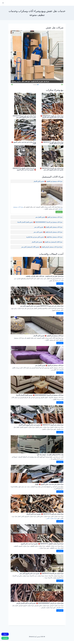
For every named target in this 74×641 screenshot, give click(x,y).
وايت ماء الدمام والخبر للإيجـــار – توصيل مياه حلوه (50, 454)
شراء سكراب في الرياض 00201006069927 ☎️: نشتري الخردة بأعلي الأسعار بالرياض (39, 603)
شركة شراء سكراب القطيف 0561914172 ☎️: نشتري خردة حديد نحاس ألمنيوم (24, 169)
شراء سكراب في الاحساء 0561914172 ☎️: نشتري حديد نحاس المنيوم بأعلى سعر (51, 169)
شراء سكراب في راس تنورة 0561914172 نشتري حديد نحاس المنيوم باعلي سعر (24, 116)
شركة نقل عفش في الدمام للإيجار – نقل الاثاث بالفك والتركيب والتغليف (30, 81)
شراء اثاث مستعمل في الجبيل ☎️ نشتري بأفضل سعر (48, 217)
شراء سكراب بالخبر (52, 518)
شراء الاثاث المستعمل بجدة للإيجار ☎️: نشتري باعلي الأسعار (47, 242)
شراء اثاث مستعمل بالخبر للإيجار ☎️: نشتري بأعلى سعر (48, 227)
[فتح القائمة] (3, 3)
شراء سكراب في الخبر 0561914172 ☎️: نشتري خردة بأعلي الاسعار (52, 142)
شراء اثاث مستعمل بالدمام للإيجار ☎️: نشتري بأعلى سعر (48, 232)
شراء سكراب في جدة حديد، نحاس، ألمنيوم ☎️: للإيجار (23, 142)
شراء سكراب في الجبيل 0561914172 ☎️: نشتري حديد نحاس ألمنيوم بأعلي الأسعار (51, 116)
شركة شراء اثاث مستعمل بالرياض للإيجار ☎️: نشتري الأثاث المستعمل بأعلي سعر (41, 247)
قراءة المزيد (59, 211)
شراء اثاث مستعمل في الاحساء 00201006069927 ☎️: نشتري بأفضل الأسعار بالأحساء (39, 222)
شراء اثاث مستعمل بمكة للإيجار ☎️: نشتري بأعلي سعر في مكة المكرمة (44, 237)
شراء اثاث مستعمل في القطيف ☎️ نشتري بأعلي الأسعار (48, 181)
